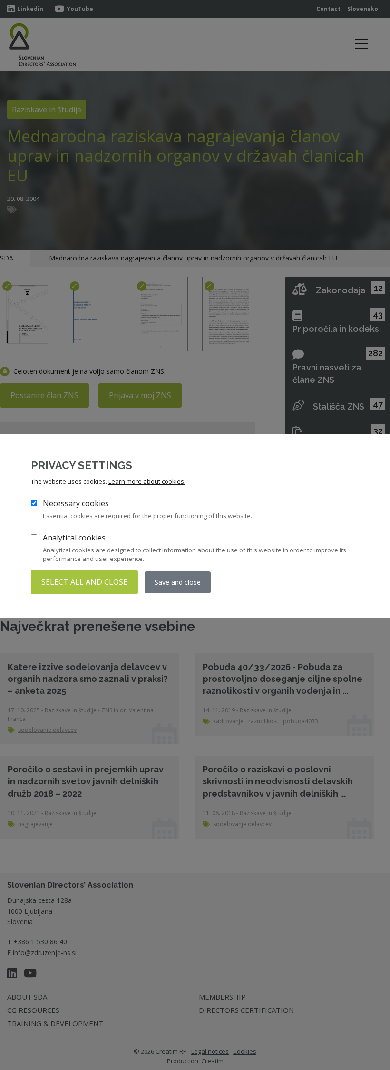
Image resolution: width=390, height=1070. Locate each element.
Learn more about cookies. (146, 481)
